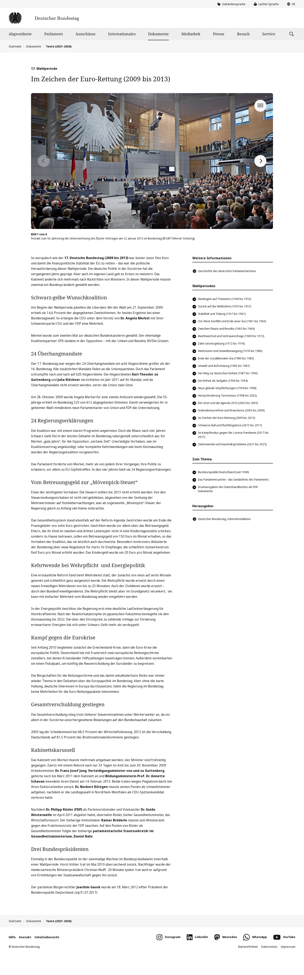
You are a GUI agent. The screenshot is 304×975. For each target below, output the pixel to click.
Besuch (243, 33)
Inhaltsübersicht (47, 937)
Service (268, 33)
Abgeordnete (20, 33)
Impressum (288, 947)
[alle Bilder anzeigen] (260, 106)
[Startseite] (44, 18)
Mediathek (190, 33)
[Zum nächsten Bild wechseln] (260, 161)
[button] (290, 4)
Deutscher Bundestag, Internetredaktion (224, 519)
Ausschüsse (85, 33)
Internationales (122, 33)
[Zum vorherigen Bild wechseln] (44, 161)
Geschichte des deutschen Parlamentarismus (227, 271)
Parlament (53, 33)
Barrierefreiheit (248, 947)
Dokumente (158, 33)
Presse (218, 33)
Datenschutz (269, 947)
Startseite (15, 46)
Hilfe (12, 937)
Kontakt (25, 937)
